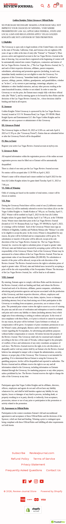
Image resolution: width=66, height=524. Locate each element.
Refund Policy (20, 458)
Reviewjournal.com (41, 453)
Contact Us (53, 470)
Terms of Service (44, 458)
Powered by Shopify (51, 491)
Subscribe (18, 453)
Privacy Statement (33, 464)
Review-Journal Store (24, 491)
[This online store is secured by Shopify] (33, 512)
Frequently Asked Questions (23, 470)
